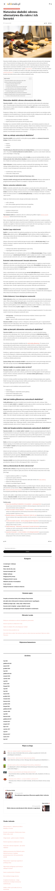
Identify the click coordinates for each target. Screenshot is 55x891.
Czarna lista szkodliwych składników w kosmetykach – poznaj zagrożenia (23, 504)
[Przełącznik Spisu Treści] (29, 79)
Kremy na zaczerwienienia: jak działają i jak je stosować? (22, 772)
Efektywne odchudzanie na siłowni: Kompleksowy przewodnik (18, 620)
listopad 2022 (6, 686)
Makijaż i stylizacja (7, 574)
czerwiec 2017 (6, 729)
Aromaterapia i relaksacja (9, 564)
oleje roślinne (42, 479)
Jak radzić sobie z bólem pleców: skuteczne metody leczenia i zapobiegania (21, 601)
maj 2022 (5, 688)
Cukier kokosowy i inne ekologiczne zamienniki (16, 88)
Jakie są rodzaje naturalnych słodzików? (13, 82)
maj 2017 (5, 731)
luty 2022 (5, 691)
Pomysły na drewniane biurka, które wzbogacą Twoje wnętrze (18, 598)
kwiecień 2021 (6, 701)
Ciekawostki (6, 566)
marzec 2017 (6, 736)
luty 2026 (5, 661)
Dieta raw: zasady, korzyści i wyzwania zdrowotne (19, 751)
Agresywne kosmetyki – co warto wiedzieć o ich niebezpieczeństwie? (22, 532)
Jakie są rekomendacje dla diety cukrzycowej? (16, 95)
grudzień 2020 (6, 704)
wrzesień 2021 (6, 698)
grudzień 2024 (6, 668)
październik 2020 (7, 709)
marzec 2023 (6, 683)
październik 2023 (7, 673)
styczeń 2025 (6, 666)
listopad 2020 (6, 706)
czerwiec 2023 (6, 678)
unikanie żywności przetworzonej (13, 489)
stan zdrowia (29, 68)
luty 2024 (5, 671)
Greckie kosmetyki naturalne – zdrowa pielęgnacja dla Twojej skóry (22, 520)
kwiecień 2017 (6, 734)
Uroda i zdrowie (7, 584)
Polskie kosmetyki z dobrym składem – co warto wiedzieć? (20, 509)
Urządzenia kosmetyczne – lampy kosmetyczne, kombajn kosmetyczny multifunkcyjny (12, 881)
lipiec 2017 (5, 726)
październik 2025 (7, 663)
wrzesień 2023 (6, 676)
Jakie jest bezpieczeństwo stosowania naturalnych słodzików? (18, 94)
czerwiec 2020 (6, 711)
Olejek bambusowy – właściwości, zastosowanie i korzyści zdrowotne (22, 526)
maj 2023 (5, 681)
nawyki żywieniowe (8, 72)
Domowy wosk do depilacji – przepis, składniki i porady (16, 606)
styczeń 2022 (6, 693)
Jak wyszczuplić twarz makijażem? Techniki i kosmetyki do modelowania (20, 608)
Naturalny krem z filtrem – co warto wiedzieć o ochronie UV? (23, 779)
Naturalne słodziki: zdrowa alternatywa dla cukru (15, 80)
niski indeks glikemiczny (34, 343)
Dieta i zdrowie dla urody (9, 569)
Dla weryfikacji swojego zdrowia (11, 876)
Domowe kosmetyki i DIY (9, 571)
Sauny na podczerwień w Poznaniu (11, 872)
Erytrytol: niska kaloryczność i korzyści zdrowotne (17, 86)
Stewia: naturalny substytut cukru (14, 83)
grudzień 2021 (6, 696)
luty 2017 (5, 739)
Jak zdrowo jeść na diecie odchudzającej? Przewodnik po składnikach (24, 765)
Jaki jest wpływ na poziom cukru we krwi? (15, 91)
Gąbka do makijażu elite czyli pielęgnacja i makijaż (15, 626)
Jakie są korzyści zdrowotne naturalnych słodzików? (16, 89)
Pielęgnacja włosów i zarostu (10, 579)
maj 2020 (5, 714)
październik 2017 (7, 719)
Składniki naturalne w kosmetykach (11, 8)
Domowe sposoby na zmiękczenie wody (12, 623)
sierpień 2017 (6, 724)
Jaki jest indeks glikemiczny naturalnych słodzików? (16, 92)
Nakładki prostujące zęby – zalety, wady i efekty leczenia (16, 603)
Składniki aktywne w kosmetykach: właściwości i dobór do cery (21, 515)
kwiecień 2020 (6, 716)
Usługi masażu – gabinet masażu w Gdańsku (13, 838)
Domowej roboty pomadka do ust (11, 630)
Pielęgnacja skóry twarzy (9, 576)
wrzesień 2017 (6, 721)
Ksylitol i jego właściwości (12, 85)
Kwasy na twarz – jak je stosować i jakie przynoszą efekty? (21, 758)
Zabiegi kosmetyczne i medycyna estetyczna (13, 586)
